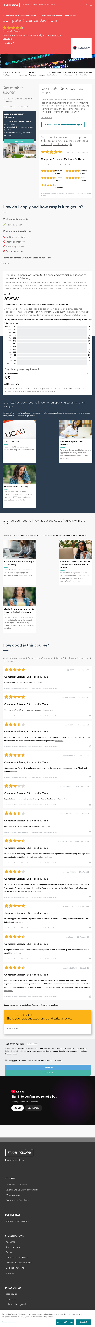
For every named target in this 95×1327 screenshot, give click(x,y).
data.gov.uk (11, 1294)
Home (5, 15)
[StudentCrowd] (11, 5)
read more (46, 117)
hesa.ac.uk (11, 1299)
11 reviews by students (11, 31)
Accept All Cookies (65, 1322)
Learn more (19, 141)
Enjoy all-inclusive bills (14, 1051)
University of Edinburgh (18, 15)
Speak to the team (49, 1073)
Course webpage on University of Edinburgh (62, 124)
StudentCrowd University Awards (22, 1190)
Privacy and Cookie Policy (19, 1262)
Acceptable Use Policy (17, 1257)
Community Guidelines (17, 1200)
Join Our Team (13, 1247)
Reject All (83, 1322)
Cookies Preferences (16, 1268)
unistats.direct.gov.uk (16, 1304)
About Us (10, 1242)
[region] (47, 1318)
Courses (32, 15)
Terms (9, 1252)
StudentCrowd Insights (17, 1221)
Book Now (49, 1067)
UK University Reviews (17, 1184)
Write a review (12, 1028)
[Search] (87, 5)
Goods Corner (11, 1048)
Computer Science (45, 15)
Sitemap (10, 1273)
